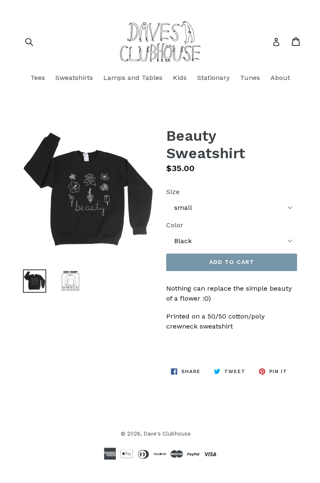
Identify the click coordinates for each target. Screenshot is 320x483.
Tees (37, 78)
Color (174, 225)
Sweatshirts (74, 78)
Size (173, 192)
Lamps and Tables (132, 78)
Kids (180, 78)
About (280, 78)
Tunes (250, 78)
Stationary (213, 78)
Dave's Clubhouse (167, 434)
